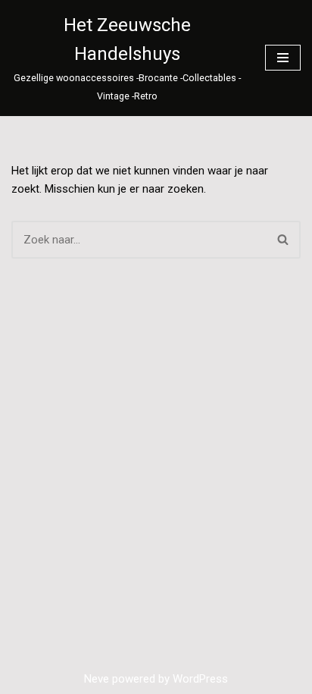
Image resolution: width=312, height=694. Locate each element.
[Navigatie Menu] (283, 58)
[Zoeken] (284, 240)
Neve (96, 679)
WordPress (200, 679)
